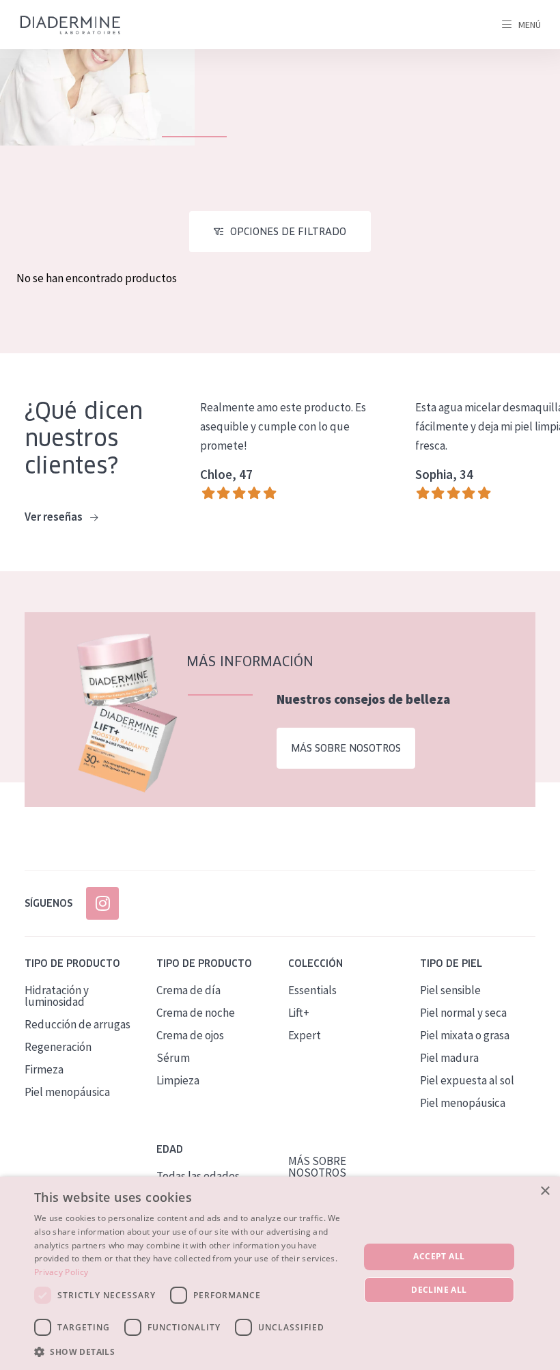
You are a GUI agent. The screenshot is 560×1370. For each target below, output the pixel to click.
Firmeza (44, 1069)
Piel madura (449, 1057)
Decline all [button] (438, 1290)
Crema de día (188, 990)
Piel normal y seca (463, 1012)
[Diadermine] (70, 25)
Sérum (173, 1057)
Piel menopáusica (67, 1091)
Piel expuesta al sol (467, 1080)
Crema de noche (195, 1012)
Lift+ (298, 1012)
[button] (192, 1351)
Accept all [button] (438, 1256)
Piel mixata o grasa (464, 1035)
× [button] (545, 1191)
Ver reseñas (55, 516)
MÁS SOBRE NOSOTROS (317, 1166)
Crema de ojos (190, 1035)
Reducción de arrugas (77, 1024)
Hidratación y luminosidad (57, 996)
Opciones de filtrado (288, 231)
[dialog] (280, 1273)
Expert (304, 1035)
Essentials (312, 990)
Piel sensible (450, 990)
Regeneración (58, 1046)
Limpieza (177, 1080)
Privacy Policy (61, 1272)
